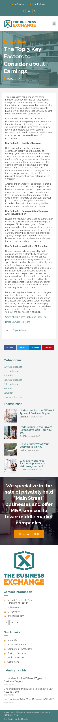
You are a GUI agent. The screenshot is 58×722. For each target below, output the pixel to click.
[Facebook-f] (23, 11)
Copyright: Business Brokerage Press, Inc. (26, 317)
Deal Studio (22, 719)
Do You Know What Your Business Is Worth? (34, 445)
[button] (54, 23)
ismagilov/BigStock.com (17, 322)
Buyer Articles (15, 42)
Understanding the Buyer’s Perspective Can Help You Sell (36, 429)
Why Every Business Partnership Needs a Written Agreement (32, 463)
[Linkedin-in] (29, 11)
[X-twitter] (34, 11)
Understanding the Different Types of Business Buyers (37, 412)
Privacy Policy (10, 712)
